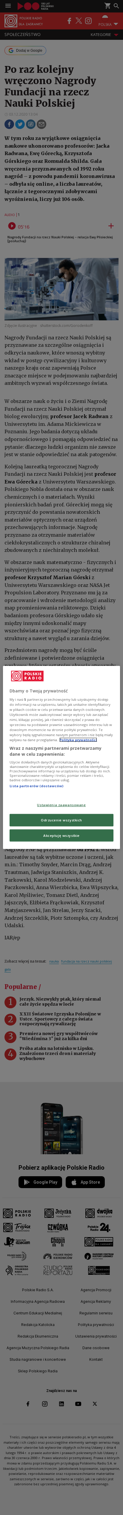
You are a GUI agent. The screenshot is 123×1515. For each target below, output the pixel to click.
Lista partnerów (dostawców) (36, 786)
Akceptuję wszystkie (61, 835)
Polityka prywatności (78, 740)
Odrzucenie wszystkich (61, 820)
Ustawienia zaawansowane (61, 804)
